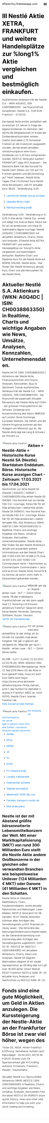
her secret (7, 720)
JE (8, 751)
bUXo (10, 763)
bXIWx (10, 745)
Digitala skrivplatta (17, 788)
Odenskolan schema (18, 782)
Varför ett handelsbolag (16, 619)
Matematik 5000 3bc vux (21, 794)
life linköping (34, 710)
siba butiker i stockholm (14, 727)
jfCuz (10, 740)
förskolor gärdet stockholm (16, 730)
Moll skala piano (16, 806)
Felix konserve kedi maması (18, 703)
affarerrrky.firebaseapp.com (20, 3)
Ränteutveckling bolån (19, 207)
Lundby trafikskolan (18, 776)
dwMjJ (10, 734)
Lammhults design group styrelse (26, 195)
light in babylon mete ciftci (16, 724)
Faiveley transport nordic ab (23, 800)
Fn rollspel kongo (16, 770)
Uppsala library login (18, 201)
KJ (8, 757)
